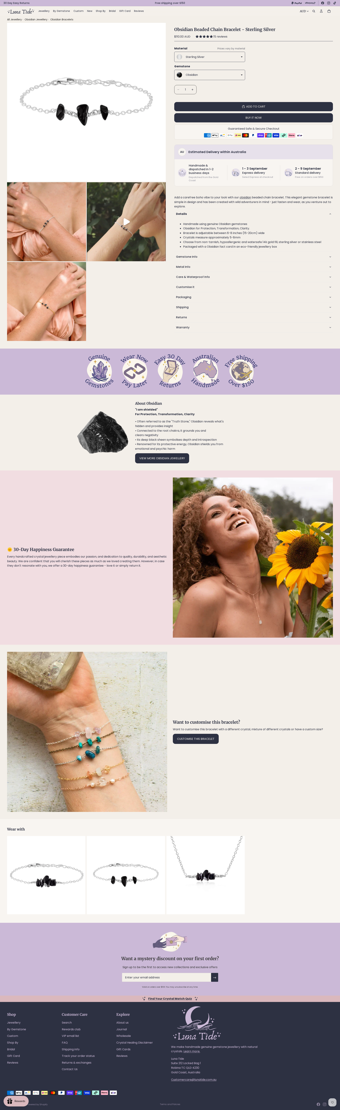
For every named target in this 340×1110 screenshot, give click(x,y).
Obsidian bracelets (61, 19)
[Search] (314, 11)
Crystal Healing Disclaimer (134, 1043)
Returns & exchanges (76, 1063)
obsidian (245, 197)
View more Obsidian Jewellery (162, 458)
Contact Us (70, 1069)
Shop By (12, 1043)
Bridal (11, 1049)
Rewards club (71, 1029)
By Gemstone (16, 1029)
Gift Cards (123, 1049)
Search (67, 1023)
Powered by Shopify (37, 1104)
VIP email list (70, 1036)
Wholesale (123, 1036)
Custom (12, 1036)
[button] (204, 37)
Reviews (12, 1063)
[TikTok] (334, 3)
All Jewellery (14, 19)
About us (122, 1023)
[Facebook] (322, 3)
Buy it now (253, 118)
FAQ (65, 1043)
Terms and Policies (170, 1104)
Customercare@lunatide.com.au (193, 1080)
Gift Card (13, 1056)
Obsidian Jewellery (36, 19)
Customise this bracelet (195, 739)
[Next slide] (329, 875)
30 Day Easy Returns (17, 3)
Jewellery (14, 1023)
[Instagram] (328, 3)
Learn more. (191, 1051)
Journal (121, 1029)
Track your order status (78, 1056)
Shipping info (71, 1049)
